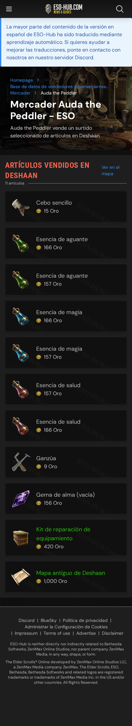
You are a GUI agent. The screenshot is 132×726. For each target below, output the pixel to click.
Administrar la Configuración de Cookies (66, 627)
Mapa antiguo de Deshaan (70, 573)
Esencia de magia (59, 312)
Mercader (20, 93)
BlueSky (49, 620)
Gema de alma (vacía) (65, 495)
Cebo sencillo (54, 203)
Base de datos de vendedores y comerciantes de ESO (58, 87)
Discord (27, 620)
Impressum (26, 633)
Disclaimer (112, 633)
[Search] (121, 9)
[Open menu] (9, 9)
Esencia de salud (58, 385)
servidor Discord (73, 57)
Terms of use (57, 633)
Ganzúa (46, 458)
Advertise (86, 633)
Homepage (21, 80)
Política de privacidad (85, 620)
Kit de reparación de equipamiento (63, 534)
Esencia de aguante (62, 239)
